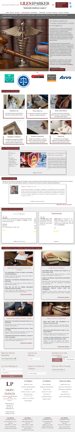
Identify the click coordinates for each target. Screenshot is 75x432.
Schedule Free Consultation (57, 69)
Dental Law (65, 391)
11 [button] (42, 201)
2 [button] (32, 201)
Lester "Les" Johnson (28, 398)
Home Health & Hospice (62, 15)
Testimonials (42, 12)
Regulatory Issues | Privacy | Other (10, 15)
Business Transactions (65, 387)
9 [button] (40, 201)
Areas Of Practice (26, 12)
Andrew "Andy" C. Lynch (28, 391)
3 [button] (33, 201)
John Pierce (46, 394)
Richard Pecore (28, 395)
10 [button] (41, 201)
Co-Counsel (49, 12)
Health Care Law (65, 384)
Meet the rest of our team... (65, 204)
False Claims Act (65, 394)
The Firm (12, 12)
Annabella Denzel (47, 396)
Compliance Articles (7, 17)
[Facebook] (70, 3)
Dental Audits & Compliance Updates (27, 15)
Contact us (60, 12)
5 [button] (35, 201)
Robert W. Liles (28, 384)
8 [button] (39, 201)
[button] (9, 358)
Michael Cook (28, 389)
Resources (54, 12)
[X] (70, 5)
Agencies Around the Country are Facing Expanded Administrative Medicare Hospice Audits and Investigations (56, 288)
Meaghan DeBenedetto (46, 387)
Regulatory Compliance (65, 389)
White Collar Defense (65, 396)
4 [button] (34, 201)
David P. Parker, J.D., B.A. (28, 186)
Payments (66, 12)
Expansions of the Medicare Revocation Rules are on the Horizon (50, 154)
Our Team (17, 12)
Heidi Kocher (46, 389)
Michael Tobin (47, 399)
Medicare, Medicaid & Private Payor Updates (46, 15)
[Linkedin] (70, 7)
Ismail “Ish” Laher (47, 391)
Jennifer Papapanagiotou (28, 387)
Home (7, 12)
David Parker (28, 400)
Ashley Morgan (47, 384)
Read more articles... (26, 294)
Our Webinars (34, 12)
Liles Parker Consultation (66, 64)
